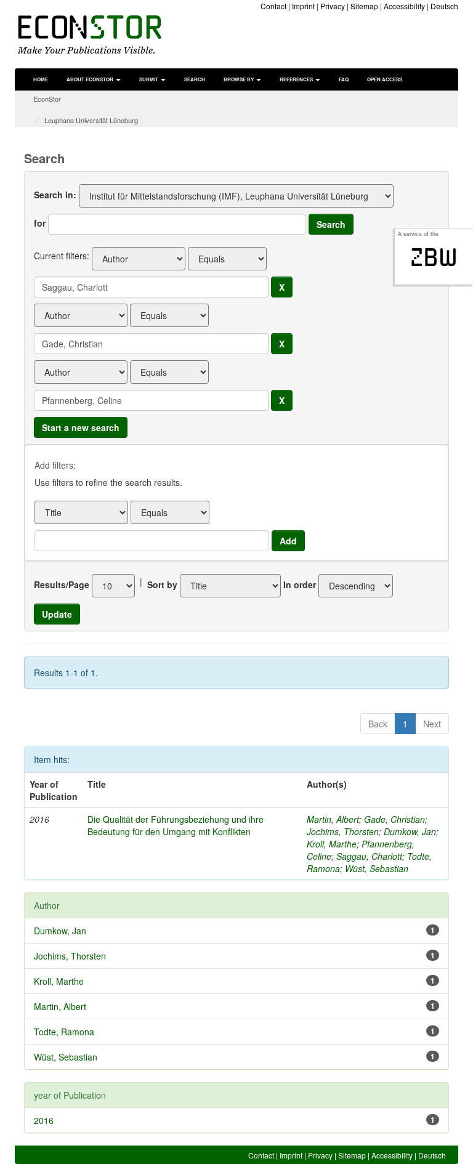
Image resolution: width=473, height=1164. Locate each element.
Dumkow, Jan (410, 831)
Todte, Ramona (64, 1031)
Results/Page (61, 584)
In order (299, 584)
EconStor (47, 98)
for (40, 223)
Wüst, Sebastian (376, 868)
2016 (44, 1120)
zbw (434, 257)
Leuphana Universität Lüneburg (91, 120)
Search (194, 79)
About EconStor (91, 79)
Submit (149, 79)
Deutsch (444, 6)
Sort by (162, 584)
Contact (273, 6)
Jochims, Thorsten (343, 831)
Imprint (303, 6)
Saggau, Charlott (369, 856)
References (297, 79)
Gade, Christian (394, 819)
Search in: (55, 194)
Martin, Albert (333, 819)
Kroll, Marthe (332, 844)
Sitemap (364, 6)
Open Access (384, 79)
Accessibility (404, 6)
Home (40, 79)
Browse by (239, 79)
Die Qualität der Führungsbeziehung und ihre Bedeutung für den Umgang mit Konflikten (175, 825)
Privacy (332, 6)
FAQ (344, 79)
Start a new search (80, 427)
